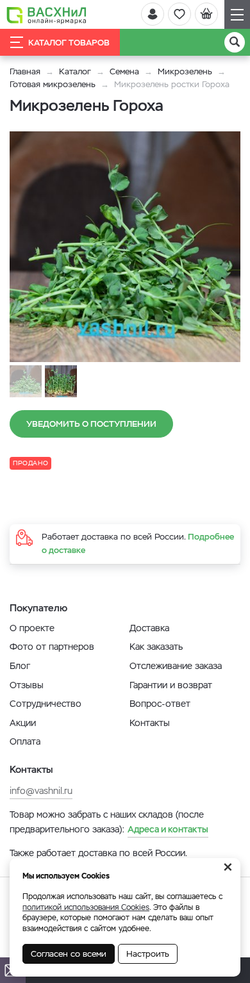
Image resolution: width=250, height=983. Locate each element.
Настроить (147, 953)
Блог (20, 666)
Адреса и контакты (168, 829)
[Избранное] (179, 14)
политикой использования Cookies (85, 907)
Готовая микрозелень (53, 84)
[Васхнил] (46, 14)
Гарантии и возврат (170, 685)
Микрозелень (185, 71)
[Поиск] (234, 42)
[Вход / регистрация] (152, 14)
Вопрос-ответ (159, 703)
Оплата (25, 741)
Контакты (149, 723)
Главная (25, 71)
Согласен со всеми (68, 953)
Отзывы (27, 685)
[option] (125, 246)
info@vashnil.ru (41, 791)
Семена (124, 71)
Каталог (75, 71)
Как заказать (156, 646)
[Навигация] (237, 14)
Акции (23, 723)
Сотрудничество (45, 703)
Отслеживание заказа (175, 666)
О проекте (32, 628)
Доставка (149, 628)
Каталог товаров (69, 42)
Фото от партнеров (52, 646)
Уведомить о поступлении (91, 423)
